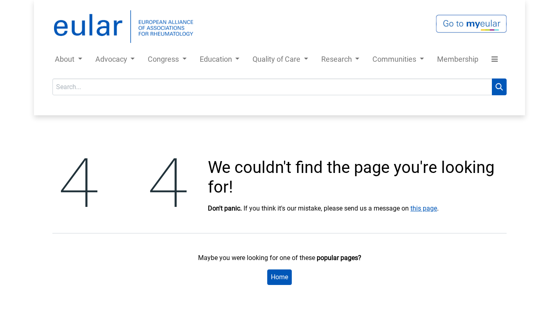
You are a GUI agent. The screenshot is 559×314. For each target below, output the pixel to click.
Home (279, 277)
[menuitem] (457, 60)
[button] (494, 60)
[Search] (499, 86)
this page (423, 208)
